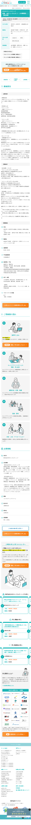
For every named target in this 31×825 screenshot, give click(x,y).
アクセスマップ (5, 761)
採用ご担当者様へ (20, 785)
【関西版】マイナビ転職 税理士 (7, 764)
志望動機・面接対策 (5, 778)
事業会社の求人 (5, 793)
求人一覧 (26, 5)
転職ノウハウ (4, 769)
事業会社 (18, 753)
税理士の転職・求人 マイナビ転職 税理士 (10, 5)
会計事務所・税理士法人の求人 (7, 791)
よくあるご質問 (5, 758)
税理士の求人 (4, 788)
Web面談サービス (5, 760)
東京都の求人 (4, 794)
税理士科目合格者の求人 (6, 789)
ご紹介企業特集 (19, 773)
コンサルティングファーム (21, 752)
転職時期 (3, 776)
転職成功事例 (4, 781)
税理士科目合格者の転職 (6, 771)
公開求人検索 (4, 785)
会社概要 (3, 803)
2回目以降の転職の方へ (6, 753)
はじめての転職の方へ (6, 752)
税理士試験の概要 (20, 771)
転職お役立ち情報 (20, 769)
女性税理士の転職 (5, 773)
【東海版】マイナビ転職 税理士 (7, 766)
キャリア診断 (19, 781)
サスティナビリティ (15, 803)
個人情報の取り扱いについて (22, 790)
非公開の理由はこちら (8, 685)
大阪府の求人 (4, 796)
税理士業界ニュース (20, 776)
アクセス (8, 803)
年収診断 (18, 779)
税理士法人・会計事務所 (21, 750)
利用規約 (18, 788)
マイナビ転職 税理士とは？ (7, 750)
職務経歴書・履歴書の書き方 (7, 779)
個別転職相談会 (19, 778)
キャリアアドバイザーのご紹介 (7, 755)
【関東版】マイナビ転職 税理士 (7, 763)
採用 (21, 803)
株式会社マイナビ (15, 801)
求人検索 (21, 5)
